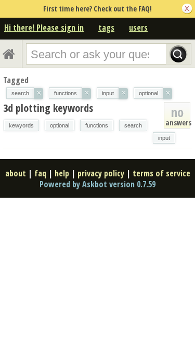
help (62, 173)
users (138, 27)
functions (96, 125)
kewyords (21, 125)
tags (106, 27)
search (133, 125)
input (164, 138)
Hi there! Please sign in (44, 27)
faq (40, 173)
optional (59, 125)
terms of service (161, 173)
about (15, 173)
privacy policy (100, 173)
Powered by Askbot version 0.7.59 (97, 184)
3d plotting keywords (48, 108)
